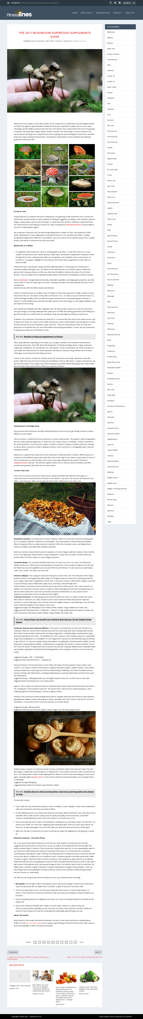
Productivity (112, 357)
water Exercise (113, 467)
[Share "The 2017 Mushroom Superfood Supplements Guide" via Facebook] (35, 942)
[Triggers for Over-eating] (19, 976)
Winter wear (112, 500)
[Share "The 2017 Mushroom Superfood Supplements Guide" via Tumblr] (48, 942)
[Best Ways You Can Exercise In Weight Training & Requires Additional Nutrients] (43, 976)
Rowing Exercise (113, 379)
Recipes (110, 373)
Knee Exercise (112, 269)
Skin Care (111, 390)
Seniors (110, 384)
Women (110, 505)
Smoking (110, 401)
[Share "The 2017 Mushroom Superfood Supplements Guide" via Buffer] (62, 942)
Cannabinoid (112, 59)
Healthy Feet (112, 214)
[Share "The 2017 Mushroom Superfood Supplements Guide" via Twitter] (39, 942)
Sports (109, 412)
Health (110, 208)
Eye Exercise (112, 131)
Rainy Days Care (113, 362)
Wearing (110, 472)
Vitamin (110, 456)
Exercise (110, 120)
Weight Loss (112, 483)
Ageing (110, 37)
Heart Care (111, 219)
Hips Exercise (112, 236)
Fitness (110, 164)
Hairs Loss (111, 197)
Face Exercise (112, 137)
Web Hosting (115, 1016)
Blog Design (103, 1016)
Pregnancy (111, 346)
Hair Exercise (112, 192)
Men (109, 302)
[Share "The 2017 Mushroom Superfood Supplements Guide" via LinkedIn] (57, 942)
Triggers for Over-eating (19, 986)
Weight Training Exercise (117, 489)
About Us (129, 13)
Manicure (111, 291)
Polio (109, 340)
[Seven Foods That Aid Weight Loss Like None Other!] (89, 977)
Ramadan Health (114, 368)
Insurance (111, 257)
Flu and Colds (112, 169)
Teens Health (112, 450)
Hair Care (111, 186)
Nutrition (59, 41)
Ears (109, 114)
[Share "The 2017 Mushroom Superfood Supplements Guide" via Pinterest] (53, 942)
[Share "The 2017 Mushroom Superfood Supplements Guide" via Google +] (44, 942)
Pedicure (110, 324)
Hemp (109, 225)
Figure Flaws (112, 159)
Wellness (110, 494)
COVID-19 (111, 76)
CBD (108, 65)
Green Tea (111, 180)
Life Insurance (112, 274)
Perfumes (111, 329)
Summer (110, 423)
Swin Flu (110, 445)
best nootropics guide (34, 923)
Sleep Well (111, 395)
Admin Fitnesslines (38, 41)
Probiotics (111, 351)
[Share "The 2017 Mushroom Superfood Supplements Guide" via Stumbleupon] (66, 942)
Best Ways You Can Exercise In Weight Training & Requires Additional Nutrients (41, 988)
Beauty (110, 43)
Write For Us (87, 13)
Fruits (109, 175)
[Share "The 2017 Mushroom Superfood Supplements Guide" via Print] (75, 942)
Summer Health (113, 434)
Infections (111, 252)
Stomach (110, 417)
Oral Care (111, 318)
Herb (109, 230)
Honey (109, 247)
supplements (67, 41)
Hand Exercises (113, 202)
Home (74, 13)
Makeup (110, 285)
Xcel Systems (127, 1016)
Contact (117, 13)
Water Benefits (113, 461)
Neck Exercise (112, 307)
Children (110, 70)
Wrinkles (110, 516)
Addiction (111, 32)
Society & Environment (116, 406)
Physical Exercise (113, 335)
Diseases (110, 109)
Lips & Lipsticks (113, 280)
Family (109, 147)
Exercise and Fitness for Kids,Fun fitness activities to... (40, 3)
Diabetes (110, 98)
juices (109, 263)
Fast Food (111, 153)
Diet (108, 104)
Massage (110, 296)
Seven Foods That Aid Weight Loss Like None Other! (88, 989)
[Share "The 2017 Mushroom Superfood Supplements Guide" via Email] (71, 942)
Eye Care (110, 125)
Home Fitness (112, 241)
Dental (110, 92)
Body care (111, 49)
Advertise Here (103, 13)
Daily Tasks (111, 87)
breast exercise (113, 54)
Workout (110, 511)
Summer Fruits (113, 428)
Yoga (109, 522)
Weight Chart (112, 478)
